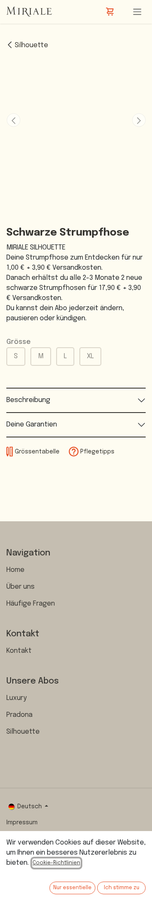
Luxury (16, 698)
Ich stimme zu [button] (121, 887)
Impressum (22, 823)
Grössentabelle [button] (37, 452)
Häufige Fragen (30, 603)
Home (15, 570)
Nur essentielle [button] (72, 887)
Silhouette (31, 45)
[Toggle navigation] (137, 11)
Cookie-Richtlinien (56, 863)
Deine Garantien (31, 424)
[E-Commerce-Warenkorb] (110, 12)
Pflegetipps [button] (96, 452)
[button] (13, 120)
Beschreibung (28, 400)
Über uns (20, 586)
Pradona (19, 715)
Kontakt (19, 650)
